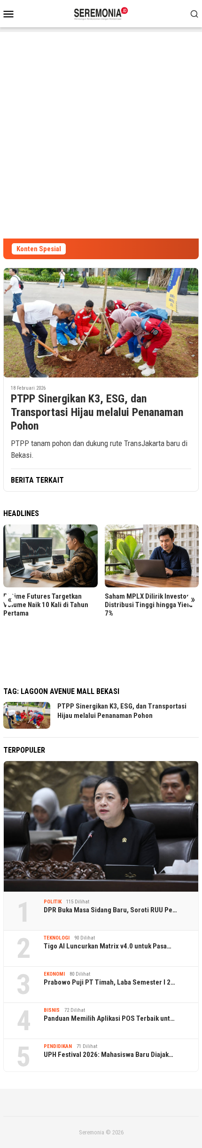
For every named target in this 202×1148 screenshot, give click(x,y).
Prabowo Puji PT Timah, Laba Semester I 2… (109, 982)
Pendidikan (58, 1046)
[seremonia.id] (101, 12)
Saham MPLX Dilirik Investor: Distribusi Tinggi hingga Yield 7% (149, 604)
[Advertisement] (101, 133)
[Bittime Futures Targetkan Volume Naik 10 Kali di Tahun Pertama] (50, 555)
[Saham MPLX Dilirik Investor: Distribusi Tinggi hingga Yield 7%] (152, 555)
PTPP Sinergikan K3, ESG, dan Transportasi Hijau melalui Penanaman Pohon (97, 412)
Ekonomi (54, 974)
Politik (53, 902)
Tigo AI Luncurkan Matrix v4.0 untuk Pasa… (107, 946)
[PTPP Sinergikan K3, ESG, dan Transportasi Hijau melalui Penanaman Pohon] (101, 323)
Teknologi (57, 938)
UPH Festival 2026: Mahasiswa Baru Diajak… (108, 1054)
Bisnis (52, 1010)
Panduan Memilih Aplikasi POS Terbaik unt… (109, 1018)
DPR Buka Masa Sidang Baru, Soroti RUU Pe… (110, 910)
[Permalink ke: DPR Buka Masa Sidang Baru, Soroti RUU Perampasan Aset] (101, 826)
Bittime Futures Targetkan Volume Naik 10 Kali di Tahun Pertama (45, 604)
